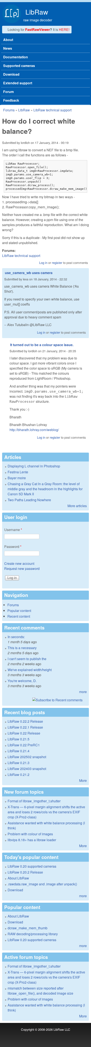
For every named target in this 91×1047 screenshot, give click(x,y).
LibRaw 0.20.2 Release (25, 872)
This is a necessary (22, 647)
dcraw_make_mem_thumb (27, 928)
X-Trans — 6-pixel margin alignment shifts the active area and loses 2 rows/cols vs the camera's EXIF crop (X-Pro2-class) (46, 811)
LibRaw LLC (62, 1029)
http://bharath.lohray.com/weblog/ (34, 429)
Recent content (18, 616)
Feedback (11, 100)
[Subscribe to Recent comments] (45, 700)
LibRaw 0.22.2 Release (25, 721)
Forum (8, 91)
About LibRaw (18, 878)
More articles (77, 505)
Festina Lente (18, 472)
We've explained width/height (30, 669)
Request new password (22, 568)
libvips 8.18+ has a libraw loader (32, 839)
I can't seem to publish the (27, 658)
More (83, 780)
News (7, 48)
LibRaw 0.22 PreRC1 (24, 745)
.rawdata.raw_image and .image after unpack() (42, 884)
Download (11, 74)
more (83, 691)
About (8, 39)
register (57, 262)
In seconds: (16, 636)
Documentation (15, 57)
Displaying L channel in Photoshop (34, 466)
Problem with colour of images (30, 833)
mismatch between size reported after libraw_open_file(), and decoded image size (40, 991)
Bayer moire (17, 477)
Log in (43, 262)
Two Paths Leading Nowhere (29, 499)
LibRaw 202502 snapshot (27, 756)
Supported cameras (19, 65)
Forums (9, 110)
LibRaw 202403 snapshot (27, 768)
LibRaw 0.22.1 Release (25, 727)
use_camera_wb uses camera (28, 272)
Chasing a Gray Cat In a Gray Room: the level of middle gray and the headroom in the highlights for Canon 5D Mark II (45, 488)
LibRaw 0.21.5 (18, 739)
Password (12, 546)
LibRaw (36, 11)
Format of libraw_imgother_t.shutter (34, 801)
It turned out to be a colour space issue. (41, 344)
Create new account (19, 563)
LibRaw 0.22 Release (24, 733)
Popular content (19, 610)
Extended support (17, 83)
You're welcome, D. (22, 680)
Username (13, 529)
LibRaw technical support (52, 110)
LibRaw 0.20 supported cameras (32, 866)
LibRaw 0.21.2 (18, 774)
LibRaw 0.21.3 (18, 762)
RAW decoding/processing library (33, 933)
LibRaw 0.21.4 (18, 750)
